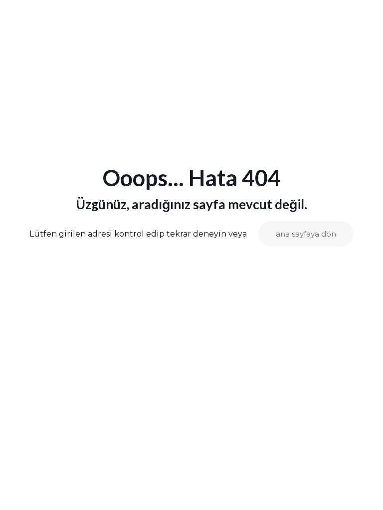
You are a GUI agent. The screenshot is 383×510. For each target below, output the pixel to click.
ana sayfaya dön (306, 234)
